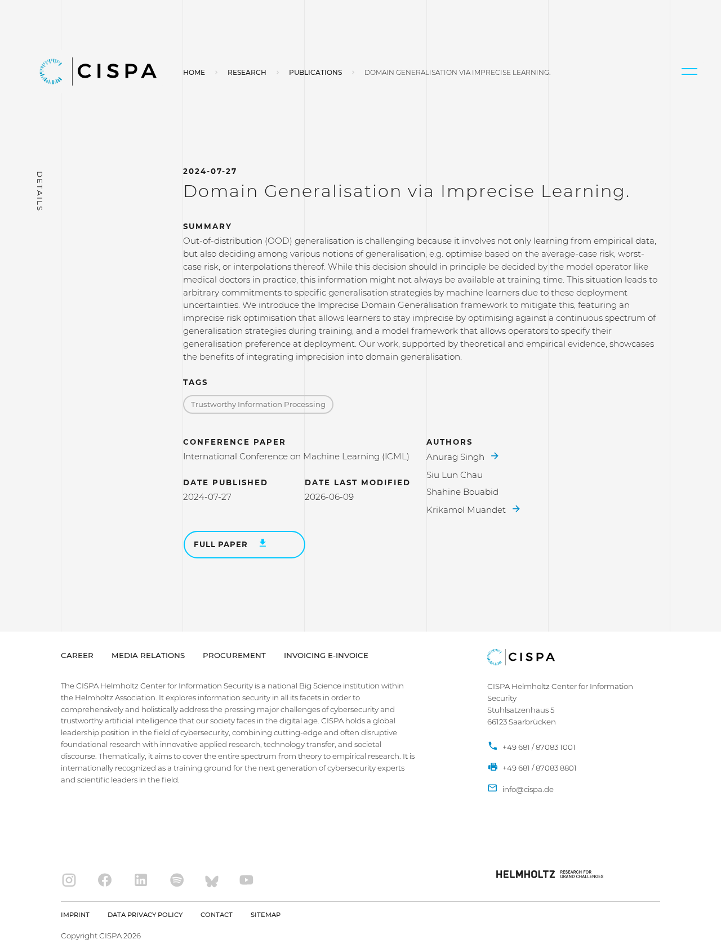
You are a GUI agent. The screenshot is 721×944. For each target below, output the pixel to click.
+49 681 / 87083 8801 (539, 767)
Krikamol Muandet (467, 509)
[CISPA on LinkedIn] (141, 880)
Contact (217, 915)
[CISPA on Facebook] (105, 880)
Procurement (234, 655)
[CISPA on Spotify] (177, 880)
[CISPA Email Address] (520, 790)
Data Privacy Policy (145, 915)
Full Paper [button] (221, 544)
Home (194, 72)
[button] (689, 71)
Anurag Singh (456, 456)
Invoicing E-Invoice (326, 655)
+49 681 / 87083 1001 (538, 746)
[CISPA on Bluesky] (212, 880)
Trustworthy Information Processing (258, 404)
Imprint (75, 915)
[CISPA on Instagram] (69, 880)
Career (77, 655)
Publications (315, 72)
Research (247, 72)
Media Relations (148, 655)
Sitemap (266, 915)
